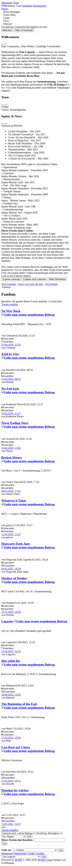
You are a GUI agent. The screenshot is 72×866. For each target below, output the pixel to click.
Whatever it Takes (13, 500)
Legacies (7, 621)
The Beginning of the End (19, 704)
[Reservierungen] (2, 11)
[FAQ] (2, 20)
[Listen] (2, 17)
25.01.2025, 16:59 (11, 611)
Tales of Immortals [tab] (24, 30)
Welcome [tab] (7, 30)
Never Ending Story (15, 423)
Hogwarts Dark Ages (15, 543)
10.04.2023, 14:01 (11, 694)
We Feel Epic (10, 388)
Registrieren (39, 5)
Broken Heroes (11, 457)
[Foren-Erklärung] (6, 44)
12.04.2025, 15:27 (11, 534)
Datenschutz (20, 853)
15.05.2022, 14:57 (11, 824)
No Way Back (10, 311)
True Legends (8, 284)
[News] (6, 123)
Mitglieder (6, 2)
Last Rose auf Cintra (15, 747)
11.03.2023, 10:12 (11, 780)
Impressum (7, 853)
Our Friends (51, 284)
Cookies (39, 853)
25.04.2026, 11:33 (11, 344)
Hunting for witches (14, 790)
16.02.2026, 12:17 (11, 413)
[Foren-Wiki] (2, 14)
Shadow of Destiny (14, 578)
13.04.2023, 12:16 (11, 651)
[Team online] (2, 104)
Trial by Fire (10, 354)
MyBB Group (45, 859)
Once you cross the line (30, 284)
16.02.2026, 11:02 (11, 447)
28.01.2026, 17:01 (11, 491)
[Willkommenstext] (2, 44)
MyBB (18, 859)
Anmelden (27, 5)
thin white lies (10, 661)
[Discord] (2, 23)
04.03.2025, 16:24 (11, 568)
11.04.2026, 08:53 (11, 379)
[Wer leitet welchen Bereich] (6, 104)
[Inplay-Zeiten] (2, 123)
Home (4, 8)
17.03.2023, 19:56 (11, 737)
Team (16, 2)
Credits (31, 853)
